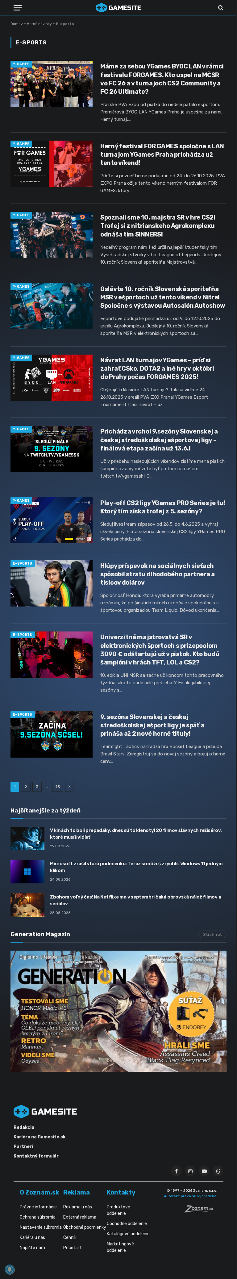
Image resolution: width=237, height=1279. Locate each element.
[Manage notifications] (10, 1269)
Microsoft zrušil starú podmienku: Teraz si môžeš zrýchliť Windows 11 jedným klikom (136, 867)
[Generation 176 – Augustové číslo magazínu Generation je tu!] (118, 1011)
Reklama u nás (77, 1207)
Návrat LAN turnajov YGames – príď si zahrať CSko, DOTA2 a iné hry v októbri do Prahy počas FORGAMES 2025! (157, 368)
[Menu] (18, 8)
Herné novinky (39, 24)
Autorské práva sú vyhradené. (190, 1196)
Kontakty (121, 1192)
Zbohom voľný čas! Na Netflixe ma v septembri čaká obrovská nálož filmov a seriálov (135, 900)
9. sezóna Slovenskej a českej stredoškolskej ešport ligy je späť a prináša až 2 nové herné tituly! (152, 725)
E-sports (22, 563)
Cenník (70, 1237)
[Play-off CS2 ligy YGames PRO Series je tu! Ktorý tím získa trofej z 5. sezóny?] (51, 520)
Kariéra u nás (32, 1237)
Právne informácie (38, 1207)
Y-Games (21, 64)
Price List (72, 1247)
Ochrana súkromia (38, 1217)
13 (58, 786)
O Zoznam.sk (39, 1192)
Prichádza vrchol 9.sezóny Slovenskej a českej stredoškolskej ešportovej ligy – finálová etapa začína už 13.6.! (159, 440)
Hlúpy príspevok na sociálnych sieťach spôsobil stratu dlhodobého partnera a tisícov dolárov (157, 574)
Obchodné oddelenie (127, 1223)
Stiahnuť (212, 934)
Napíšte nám (32, 1247)
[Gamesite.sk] (118, 7)
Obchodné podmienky (84, 1227)
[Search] (220, 8)
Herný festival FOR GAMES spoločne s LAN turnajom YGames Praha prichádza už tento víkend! (162, 154)
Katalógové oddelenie (128, 1233)
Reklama (76, 1192)
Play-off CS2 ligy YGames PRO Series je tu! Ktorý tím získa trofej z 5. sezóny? (162, 507)
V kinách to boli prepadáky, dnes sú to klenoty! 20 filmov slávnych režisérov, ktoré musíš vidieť (136, 834)
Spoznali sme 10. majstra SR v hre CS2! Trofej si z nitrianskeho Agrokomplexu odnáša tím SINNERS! (157, 226)
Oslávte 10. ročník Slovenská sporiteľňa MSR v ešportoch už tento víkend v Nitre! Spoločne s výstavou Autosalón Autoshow (162, 297)
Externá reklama (79, 1217)
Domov (16, 24)
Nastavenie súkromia (41, 1227)
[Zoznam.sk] (201, 1211)
